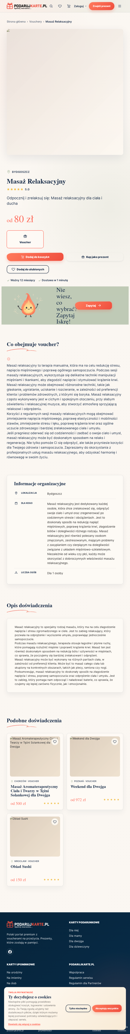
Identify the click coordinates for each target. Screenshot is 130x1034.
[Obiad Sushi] (35, 837)
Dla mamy (75, 935)
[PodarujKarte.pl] (27, 6)
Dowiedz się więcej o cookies (24, 1024)
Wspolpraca (76, 972)
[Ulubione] (59, 6)
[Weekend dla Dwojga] (95, 756)
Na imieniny (14, 977)
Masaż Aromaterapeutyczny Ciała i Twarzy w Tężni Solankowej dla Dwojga (34, 791)
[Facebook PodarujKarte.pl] (10, 952)
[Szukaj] (51, 6)
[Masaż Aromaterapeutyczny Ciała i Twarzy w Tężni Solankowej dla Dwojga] (35, 756)
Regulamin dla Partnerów (85, 983)
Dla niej (74, 930)
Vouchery (35, 21)
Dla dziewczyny (79, 946)
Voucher (25, 242)
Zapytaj (91, 305)
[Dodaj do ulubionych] (54, 741)
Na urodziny (14, 972)
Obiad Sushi (21, 866)
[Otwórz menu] (119, 6)
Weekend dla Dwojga (88, 786)
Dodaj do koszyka (37, 257)
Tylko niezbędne (78, 1008)
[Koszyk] (68, 6)
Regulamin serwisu (81, 977)
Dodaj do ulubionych (30, 269)
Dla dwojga (76, 941)
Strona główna (16, 21)
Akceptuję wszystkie (106, 1008)
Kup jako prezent (97, 257)
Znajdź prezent (102, 6)
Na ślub (11, 983)
